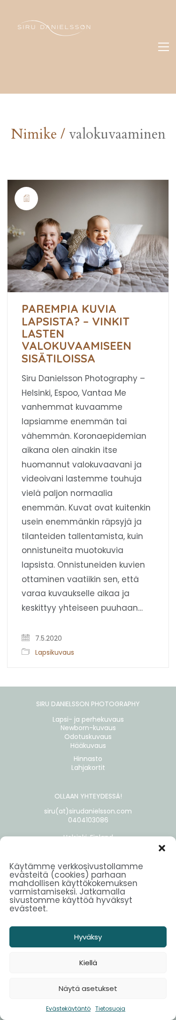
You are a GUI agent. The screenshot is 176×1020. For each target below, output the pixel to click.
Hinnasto (88, 758)
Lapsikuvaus (54, 652)
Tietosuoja (110, 1009)
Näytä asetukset (88, 988)
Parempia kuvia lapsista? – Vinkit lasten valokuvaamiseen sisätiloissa (76, 333)
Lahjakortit (88, 767)
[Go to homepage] (54, 47)
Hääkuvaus (88, 745)
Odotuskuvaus (88, 736)
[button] (162, 848)
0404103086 (88, 820)
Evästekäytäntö (68, 1009)
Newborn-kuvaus (88, 728)
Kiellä (88, 963)
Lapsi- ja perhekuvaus (88, 719)
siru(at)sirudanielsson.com (88, 811)
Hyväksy (88, 937)
